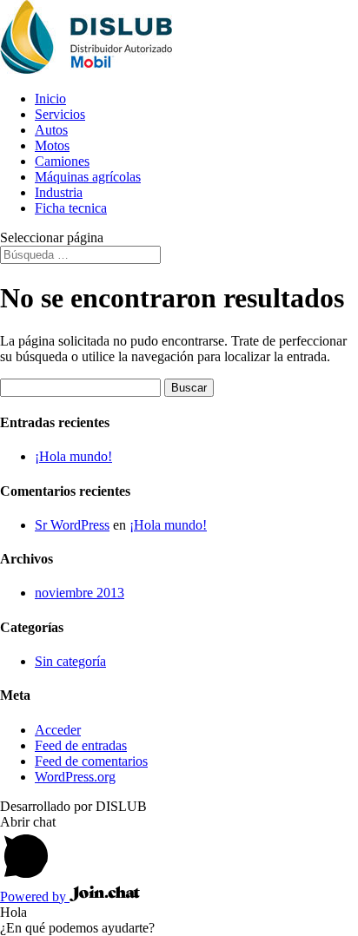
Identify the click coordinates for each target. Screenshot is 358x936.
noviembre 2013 (79, 592)
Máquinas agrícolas (88, 176)
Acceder (58, 729)
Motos (52, 145)
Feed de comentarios (91, 761)
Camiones (62, 161)
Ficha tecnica (71, 208)
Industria (59, 192)
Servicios (60, 114)
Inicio (50, 98)
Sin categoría (70, 661)
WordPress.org (75, 776)
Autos (51, 129)
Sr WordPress (72, 524)
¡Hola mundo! (73, 456)
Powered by (35, 896)
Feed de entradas (81, 745)
